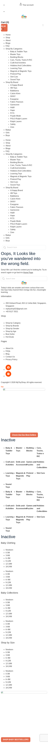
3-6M (8, 555)
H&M (12, 107)
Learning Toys (16, 68)
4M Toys (13, 88)
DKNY (13, 96)
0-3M (8, 553)
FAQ (7, 46)
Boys (8, 135)
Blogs (8, 43)
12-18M (9, 564)
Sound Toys (15, 79)
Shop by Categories (14, 49)
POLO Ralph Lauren (18, 119)
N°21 (12, 113)
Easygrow (14, 99)
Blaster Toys (15, 54)
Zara (12, 127)
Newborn (9, 550)
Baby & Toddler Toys (18, 52)
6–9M (8, 558)
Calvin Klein (15, 93)
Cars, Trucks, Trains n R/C (21, 60)
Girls (7, 133)
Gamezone (14, 105)
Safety (12, 124)
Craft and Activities (18, 63)
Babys (8, 130)
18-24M (9, 567)
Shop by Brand (12, 82)
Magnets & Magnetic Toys (20, 71)
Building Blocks (16, 57)
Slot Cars (14, 77)
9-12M (8, 561)
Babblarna (14, 91)
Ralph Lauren (16, 121)
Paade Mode (15, 116)
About (8, 40)
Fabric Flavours (16, 102)
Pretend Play (15, 74)
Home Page (28, 272)
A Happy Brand (16, 85)
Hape (12, 110)
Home (8, 35)
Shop (8, 38)
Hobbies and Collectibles (20, 66)
